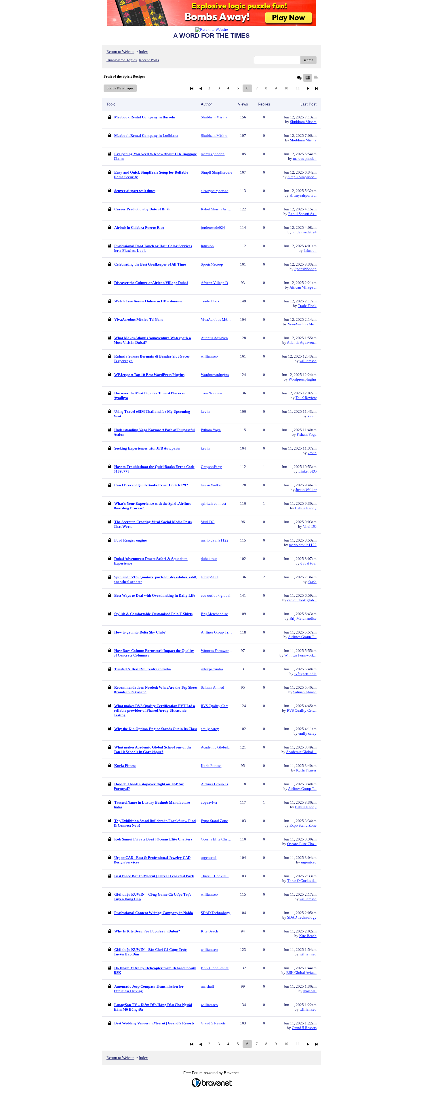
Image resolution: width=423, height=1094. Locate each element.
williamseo (308, 361)
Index (143, 51)
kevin (312, 416)
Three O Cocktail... (302, 880)
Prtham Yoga (307, 434)
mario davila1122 (303, 545)
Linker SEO (307, 471)
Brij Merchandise (303, 618)
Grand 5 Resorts (304, 1028)
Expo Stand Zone (303, 825)
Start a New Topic (120, 88)
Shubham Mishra (303, 122)
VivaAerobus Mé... (302, 324)
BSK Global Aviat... (301, 972)
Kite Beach (308, 936)
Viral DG (310, 526)
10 (286, 88)
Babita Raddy (306, 508)
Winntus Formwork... (300, 655)
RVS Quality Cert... (302, 710)
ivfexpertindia (305, 673)
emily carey (307, 733)
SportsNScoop (305, 269)
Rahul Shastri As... (302, 214)
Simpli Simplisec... (302, 177)
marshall (310, 991)
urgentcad (309, 862)
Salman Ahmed (305, 692)
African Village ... (303, 287)
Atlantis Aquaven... (302, 342)
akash (312, 581)
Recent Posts (149, 60)
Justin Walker (306, 489)
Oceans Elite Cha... (302, 844)
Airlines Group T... (302, 637)
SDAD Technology (302, 917)
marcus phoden (305, 158)
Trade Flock (307, 306)
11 (298, 88)
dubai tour (308, 563)
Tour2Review (306, 398)
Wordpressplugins (303, 379)
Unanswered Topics (121, 60)
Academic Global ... (301, 752)
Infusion (310, 250)
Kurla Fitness (306, 770)
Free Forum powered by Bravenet (211, 1073)
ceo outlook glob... (302, 600)
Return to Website (120, 51)
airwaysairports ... (303, 195)
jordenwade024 (304, 232)
